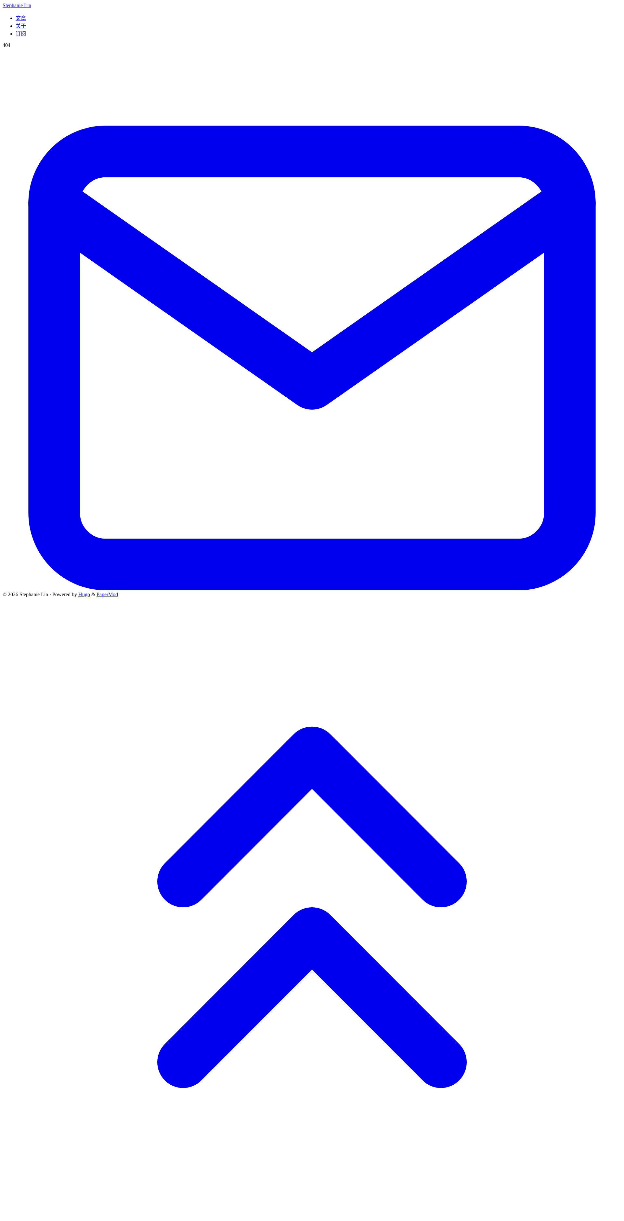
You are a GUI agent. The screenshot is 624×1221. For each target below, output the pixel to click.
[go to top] (312, 1215)
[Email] (312, 588)
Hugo (84, 594)
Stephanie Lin (17, 5)
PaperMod (107, 594)
